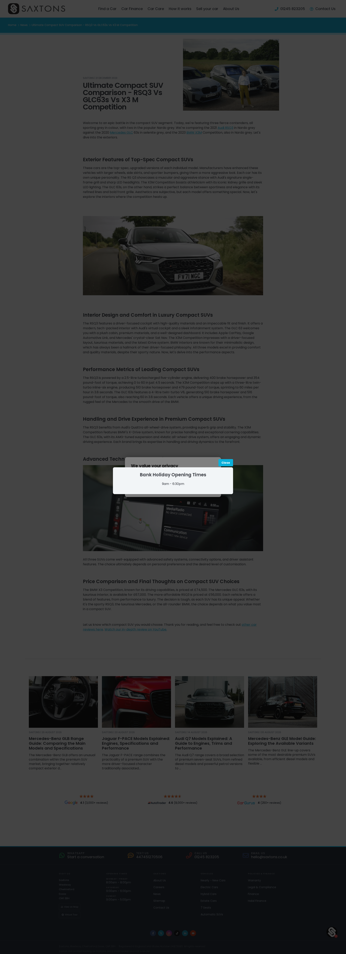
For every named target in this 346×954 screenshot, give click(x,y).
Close (225, 463)
